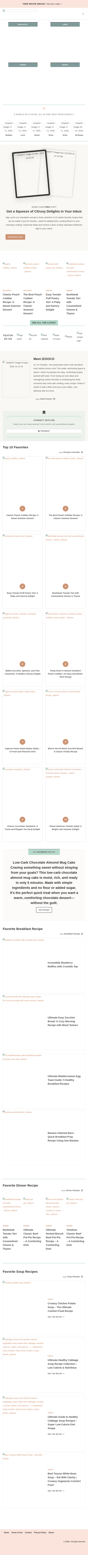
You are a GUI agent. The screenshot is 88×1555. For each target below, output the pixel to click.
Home (6, 1533)
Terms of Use (17, 1533)
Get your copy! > (42, 4)
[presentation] (12, 274)
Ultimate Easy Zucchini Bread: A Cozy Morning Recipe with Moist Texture (63, 1021)
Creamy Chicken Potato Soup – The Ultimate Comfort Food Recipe (62, 1307)
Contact (28, 1533)
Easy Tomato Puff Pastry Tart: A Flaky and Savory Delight (53, 302)
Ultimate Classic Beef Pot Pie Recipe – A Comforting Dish (32, 1237)
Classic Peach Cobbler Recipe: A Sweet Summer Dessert (12, 302)
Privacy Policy (40, 1533)
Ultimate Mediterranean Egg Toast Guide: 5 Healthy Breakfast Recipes (64, 1080)
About (51, 1533)
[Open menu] (83, 13)
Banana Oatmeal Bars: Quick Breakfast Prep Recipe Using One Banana (63, 1137)
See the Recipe (55, 1317)
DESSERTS (7, 290)
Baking (49, 290)
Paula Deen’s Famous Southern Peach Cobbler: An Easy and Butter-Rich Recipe (65, 674)
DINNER (69, 290)
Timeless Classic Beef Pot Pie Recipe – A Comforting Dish (75, 1237)
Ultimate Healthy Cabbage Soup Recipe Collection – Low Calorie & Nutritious (63, 1364)
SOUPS (50, 1299)
